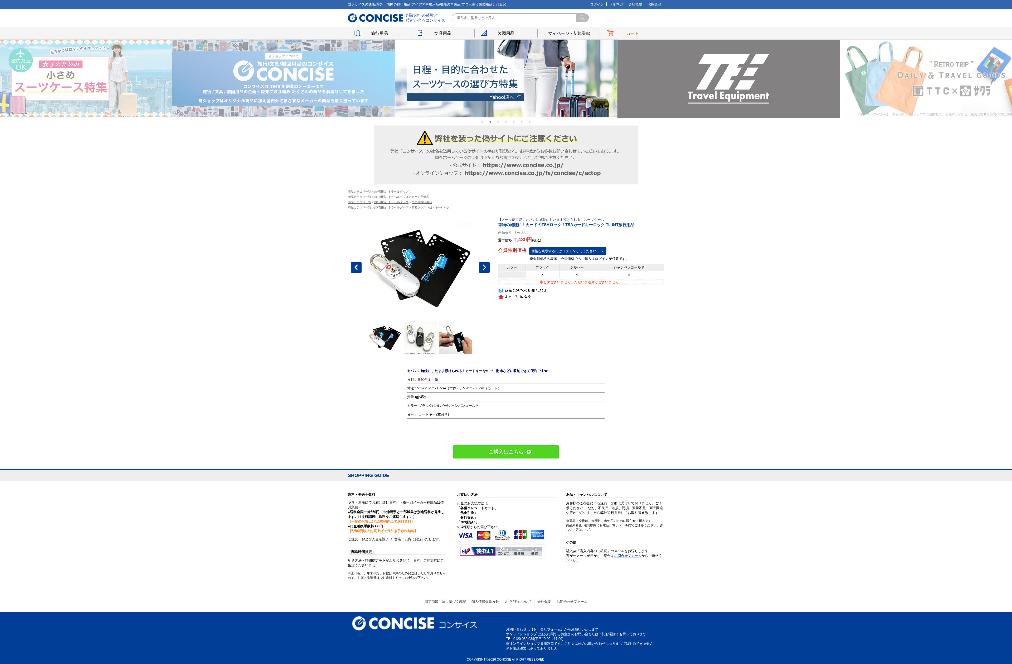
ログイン (597, 4)
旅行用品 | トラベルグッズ (391, 191)
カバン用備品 (420, 196)
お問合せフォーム (627, 556)
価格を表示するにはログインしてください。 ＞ (567, 251)
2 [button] (490, 121)
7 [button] (529, 121)
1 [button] (482, 121)
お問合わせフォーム (572, 602)
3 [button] (498, 121)
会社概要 (635, 4)
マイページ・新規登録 (569, 33)
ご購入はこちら (506, 452)
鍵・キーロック (439, 207)
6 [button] (521, 121)
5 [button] (514, 121)
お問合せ (654, 4)
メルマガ (616, 4)
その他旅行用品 (422, 202)
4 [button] (506, 121)
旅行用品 (379, 33)
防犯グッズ (419, 207)
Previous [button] (356, 267)
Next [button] (484, 267)
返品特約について (518, 602)
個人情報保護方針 (485, 602)
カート (632, 33)
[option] (283, 78)
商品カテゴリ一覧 (359, 191)
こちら (586, 530)
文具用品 (442, 33)
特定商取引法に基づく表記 (445, 602)
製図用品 (506, 33)
